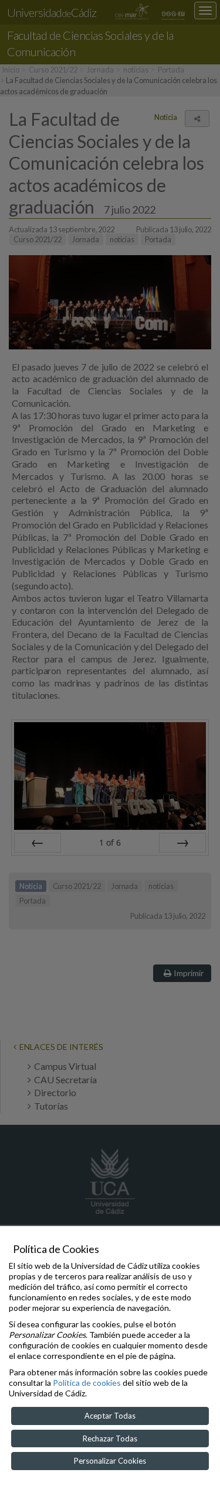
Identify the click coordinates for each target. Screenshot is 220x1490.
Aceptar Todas (110, 1415)
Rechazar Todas (110, 1438)
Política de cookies (87, 1383)
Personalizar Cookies (110, 1460)
